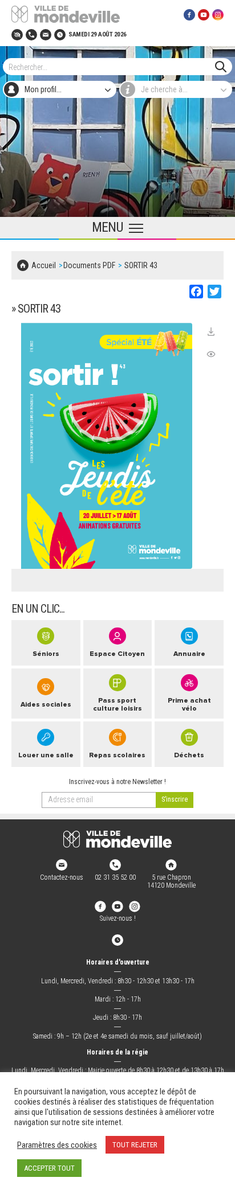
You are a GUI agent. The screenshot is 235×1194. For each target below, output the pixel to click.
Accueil (43, 265)
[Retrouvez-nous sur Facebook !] (100, 906)
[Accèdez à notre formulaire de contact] (45, 34)
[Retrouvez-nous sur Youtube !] (117, 906)
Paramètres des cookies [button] (57, 1145)
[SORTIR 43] (106, 446)
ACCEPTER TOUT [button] (49, 1168)
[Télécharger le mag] (211, 331)
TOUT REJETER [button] (134, 1144)
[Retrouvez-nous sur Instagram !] (134, 906)
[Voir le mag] (211, 354)
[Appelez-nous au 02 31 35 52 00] (31, 34)
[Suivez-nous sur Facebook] (189, 14)
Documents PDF (89, 265)
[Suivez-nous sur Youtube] (203, 14)
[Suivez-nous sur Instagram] (218, 14)
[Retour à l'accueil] (117, 839)
